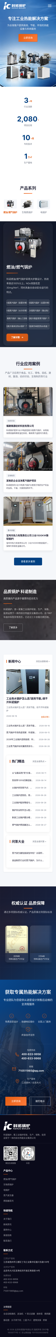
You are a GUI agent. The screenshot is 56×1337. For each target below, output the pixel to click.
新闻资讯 (7, 1224)
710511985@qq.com (31, 1070)
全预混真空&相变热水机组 (39, 326)
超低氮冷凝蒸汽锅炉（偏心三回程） (16, 318)
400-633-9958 (31, 1054)
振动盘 (6, 1320)
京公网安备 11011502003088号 (35, 1332)
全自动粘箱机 (9, 1313)
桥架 (45, 1320)
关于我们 (7, 1219)
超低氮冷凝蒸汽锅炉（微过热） (39, 310)
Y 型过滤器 (30, 1313)
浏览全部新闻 (43, 661)
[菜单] (50, 5)
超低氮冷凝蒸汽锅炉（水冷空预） (16, 310)
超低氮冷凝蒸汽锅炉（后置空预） (39, 303)
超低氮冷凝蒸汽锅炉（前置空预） (16, 303)
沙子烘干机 (16, 1320)
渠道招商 (7, 1235)
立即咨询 (28, 37)
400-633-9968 (31, 1058)
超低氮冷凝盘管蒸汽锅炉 (39, 318)
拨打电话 (40, 1101)
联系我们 (7, 1240)
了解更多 (13, 627)
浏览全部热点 (39, 761)
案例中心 (7, 1229)
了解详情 (15, 337)
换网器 (47, 1313)
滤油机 (20, 1313)
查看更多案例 (28, 561)
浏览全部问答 (39, 841)
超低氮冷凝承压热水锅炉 (16, 326)
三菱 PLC (27, 1320)
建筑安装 (37, 1320)
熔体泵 (40, 1313)
